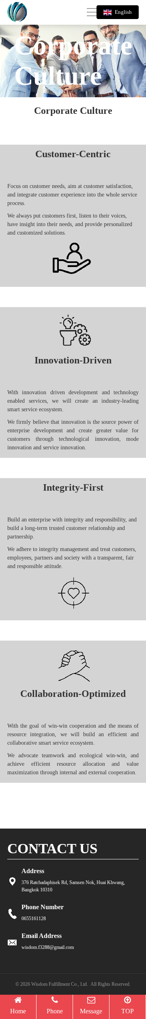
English (123, 12)
